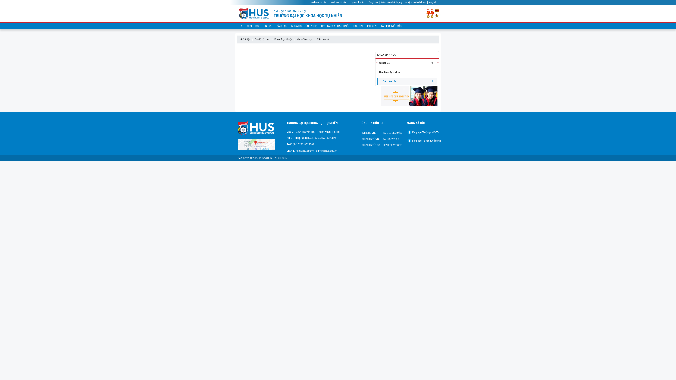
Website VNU (369, 133)
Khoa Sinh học (305, 39)
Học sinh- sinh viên (365, 26)
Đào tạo (282, 26)
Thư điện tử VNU (371, 139)
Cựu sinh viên (357, 2)
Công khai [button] (373, 2)
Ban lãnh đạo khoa (389, 72)
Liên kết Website (392, 145)
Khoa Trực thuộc (283, 39)
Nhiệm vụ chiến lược (415, 2)
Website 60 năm (319, 2)
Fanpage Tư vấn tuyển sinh (426, 140)
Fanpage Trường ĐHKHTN (425, 132)
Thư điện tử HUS (371, 145)
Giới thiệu (253, 26)
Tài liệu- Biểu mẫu (391, 26)
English (433, 2)
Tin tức (267, 26)
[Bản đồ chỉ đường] (256, 144)
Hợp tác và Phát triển (335, 26)
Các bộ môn (323, 39)
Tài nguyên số (391, 139)
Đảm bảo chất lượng (391, 2)
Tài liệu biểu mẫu (392, 133)
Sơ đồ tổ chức (262, 39)
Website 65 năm (339, 2)
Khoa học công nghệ (304, 26)
